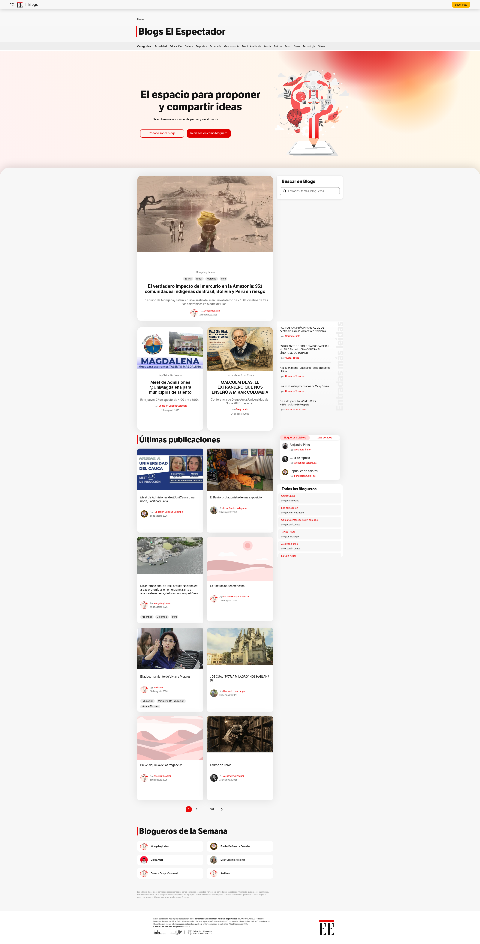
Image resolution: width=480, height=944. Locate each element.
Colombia (162, 616)
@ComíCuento (292, 524)
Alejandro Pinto (292, 336)
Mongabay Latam (205, 272)
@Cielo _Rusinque (294, 512)
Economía (215, 46)
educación (147, 701)
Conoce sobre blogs (162, 133)
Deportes (201, 46)
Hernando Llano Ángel (234, 691)
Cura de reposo (300, 458)
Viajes (321, 46)
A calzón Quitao (292, 548)
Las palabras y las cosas (240, 375)
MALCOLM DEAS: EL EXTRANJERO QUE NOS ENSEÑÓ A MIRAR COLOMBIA (240, 387)
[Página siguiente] (222, 809)
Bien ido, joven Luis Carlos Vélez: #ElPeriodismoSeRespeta (298, 403)
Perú (223, 278)
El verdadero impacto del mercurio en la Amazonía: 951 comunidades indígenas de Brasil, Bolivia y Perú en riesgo (205, 289)
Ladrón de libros (220, 765)
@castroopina (292, 500)
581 (212, 809)
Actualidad (161, 46)
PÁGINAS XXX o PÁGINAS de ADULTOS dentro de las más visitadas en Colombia (303, 329)
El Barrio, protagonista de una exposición (236, 497)
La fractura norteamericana (227, 586)
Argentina (147, 616)
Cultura (189, 46)
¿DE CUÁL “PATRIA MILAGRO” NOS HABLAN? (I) (239, 678)
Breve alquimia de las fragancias (161, 765)
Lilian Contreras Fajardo (235, 508)
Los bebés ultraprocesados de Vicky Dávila (305, 386)
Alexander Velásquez (295, 376)
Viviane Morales (150, 706)
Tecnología (309, 46)
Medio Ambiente (251, 46)
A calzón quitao (289, 543)
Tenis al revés (288, 531)
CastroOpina (288, 495)
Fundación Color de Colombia (172, 406)
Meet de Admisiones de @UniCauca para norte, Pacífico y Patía (167, 499)
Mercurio (211, 278)
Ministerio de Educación (171, 701)
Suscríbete (461, 4)
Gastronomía (231, 46)
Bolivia (188, 278)
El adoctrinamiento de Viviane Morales (165, 677)
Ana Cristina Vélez (162, 776)
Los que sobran (289, 507)
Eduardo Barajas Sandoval (236, 596)
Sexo (297, 46)
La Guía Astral (288, 555)
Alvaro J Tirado (292, 358)
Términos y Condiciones (205, 919)
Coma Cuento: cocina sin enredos (299, 519)
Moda (267, 46)
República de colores (170, 375)
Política (278, 46)
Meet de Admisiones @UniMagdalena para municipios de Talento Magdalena (170, 390)
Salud (288, 46)
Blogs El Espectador (182, 31)
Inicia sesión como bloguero (208, 133)
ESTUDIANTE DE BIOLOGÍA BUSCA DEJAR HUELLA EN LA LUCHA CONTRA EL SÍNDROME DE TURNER (304, 349)
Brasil (199, 278)
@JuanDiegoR (292, 536)
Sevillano (158, 687)
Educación (176, 46)
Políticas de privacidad (227, 919)
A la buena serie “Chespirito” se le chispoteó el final (305, 369)
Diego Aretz (242, 409)
